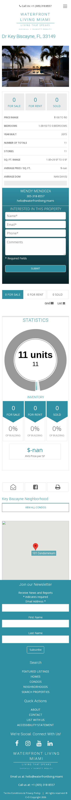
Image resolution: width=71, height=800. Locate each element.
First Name (35, 617)
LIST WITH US (36, 720)
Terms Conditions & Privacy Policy (22, 793)
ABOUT (35, 709)
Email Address (34, 601)
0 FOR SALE (12, 294)
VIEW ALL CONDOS (35, 507)
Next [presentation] (64, 66)
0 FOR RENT (35, 294)
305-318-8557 (35, 196)
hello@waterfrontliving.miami (35, 201)
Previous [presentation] (7, 66)
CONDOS (36, 681)
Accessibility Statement (35, 725)
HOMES (35, 676)
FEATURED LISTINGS (35, 671)
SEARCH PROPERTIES (36, 692)
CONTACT (35, 715)
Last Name (35, 633)
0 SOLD (58, 294)
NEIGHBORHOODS (35, 687)
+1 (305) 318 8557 (43, 785)
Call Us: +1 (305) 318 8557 (36, 6)
